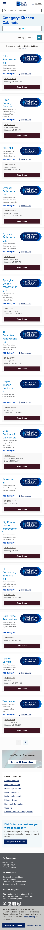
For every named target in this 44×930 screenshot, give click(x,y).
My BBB (38, 3)
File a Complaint (9, 867)
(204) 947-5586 (9, 257)
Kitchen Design (10, 800)
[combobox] (33, 37)
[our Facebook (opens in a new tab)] (14, 905)
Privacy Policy (29, 916)
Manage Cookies (34, 925)
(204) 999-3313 (9, 637)
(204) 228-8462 (10, 548)
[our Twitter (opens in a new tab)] (4, 905)
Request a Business (16, 841)
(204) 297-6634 (9, 164)
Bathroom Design (11, 792)
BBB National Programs (12, 898)
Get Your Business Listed (12, 877)
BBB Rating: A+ (8, 251)
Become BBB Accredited (22, 762)
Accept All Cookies (13, 925)
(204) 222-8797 (9, 308)
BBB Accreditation (10, 879)
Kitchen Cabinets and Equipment (18, 811)
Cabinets (8, 807)
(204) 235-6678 (9, 125)
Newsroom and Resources (13, 884)
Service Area (26, 73)
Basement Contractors (13, 804)
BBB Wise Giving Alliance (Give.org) (17, 896)
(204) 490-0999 (10, 407)
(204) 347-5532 (9, 456)
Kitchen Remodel (11, 780)
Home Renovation (12, 784)
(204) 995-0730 (10, 79)
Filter (24, 28)
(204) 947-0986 (10, 210)
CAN (24, 48)
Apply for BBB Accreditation (14, 881)
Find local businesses (17, 10)
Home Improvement (12, 788)
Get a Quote (22, 87)
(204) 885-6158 (9, 678)
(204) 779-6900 (10, 358)
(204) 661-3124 (9, 720)
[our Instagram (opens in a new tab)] (19, 905)
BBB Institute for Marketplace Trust (17, 893)
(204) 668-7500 (10, 501)
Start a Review (8, 864)
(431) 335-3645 (9, 595)
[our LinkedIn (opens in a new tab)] (9, 905)
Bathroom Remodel (12, 796)
